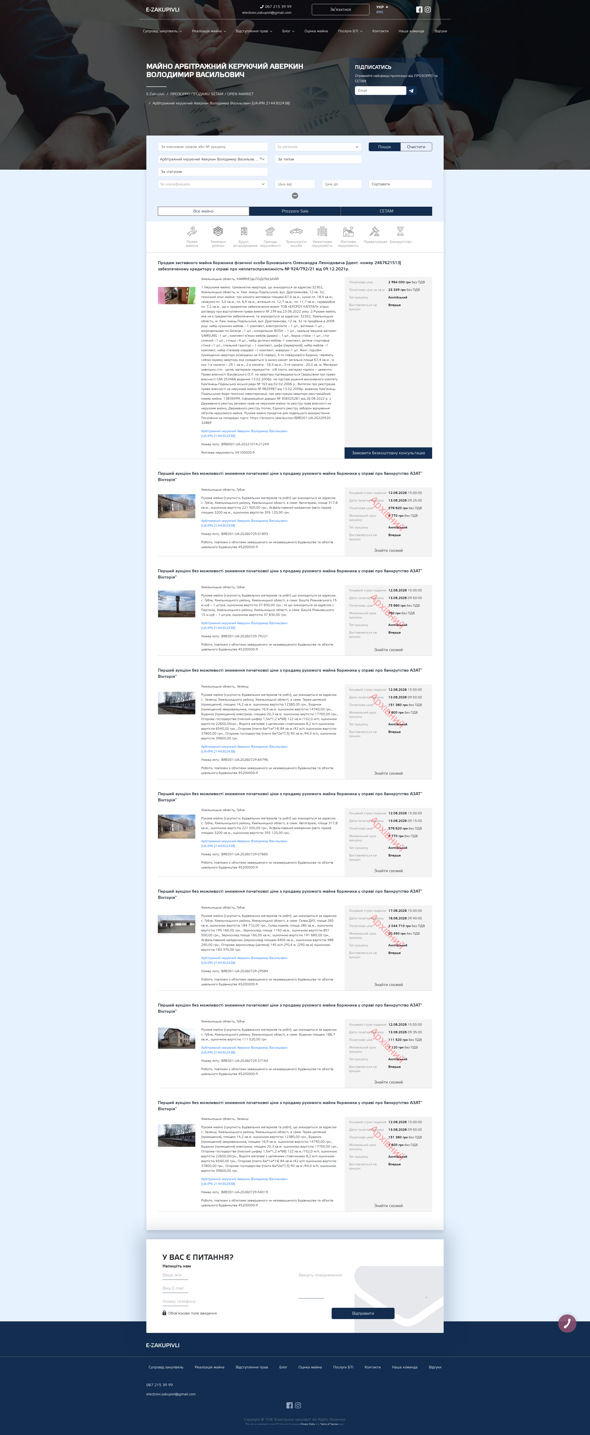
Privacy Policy (308, 1424)
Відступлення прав (252, 31)
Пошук (384, 147)
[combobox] (318, 146)
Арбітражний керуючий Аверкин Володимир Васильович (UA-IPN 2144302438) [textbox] (211, 159)
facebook (419, 9)
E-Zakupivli (155, 94)
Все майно (203, 211)
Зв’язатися (340, 9)
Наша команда (411, 31)
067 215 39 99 (278, 6)
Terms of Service (329, 1424)
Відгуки (441, 31)
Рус (379, 12)
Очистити (416, 147)
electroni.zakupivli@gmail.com (267, 12)
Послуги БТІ (348, 31)
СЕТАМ (386, 211)
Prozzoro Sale (295, 211)
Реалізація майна (207, 31)
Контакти (380, 31)
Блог (286, 31)
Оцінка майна (316, 31)
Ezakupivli (162, 10)
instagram (428, 9)
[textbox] (316, 147)
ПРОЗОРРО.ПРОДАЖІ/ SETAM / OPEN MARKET (212, 94)
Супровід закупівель (160, 31)
